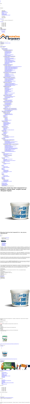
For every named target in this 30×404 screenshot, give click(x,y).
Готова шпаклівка (4, 185)
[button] (1, 21)
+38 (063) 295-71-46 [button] (3, 397)
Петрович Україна (4, 183)
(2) (0, 235)
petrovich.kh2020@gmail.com (9, 397)
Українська (4, 29)
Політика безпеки (4, 14)
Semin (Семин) (7, 237)
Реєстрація (3, 31)
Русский (2, 29)
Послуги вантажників (5, 12)
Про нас (3, 165)
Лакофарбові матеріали (5, 184)
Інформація (3, 169)
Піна (2, 383)
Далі (1, 324)
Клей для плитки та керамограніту (6, 380)
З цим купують (4, 245)
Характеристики (4, 243)
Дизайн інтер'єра (4, 11)
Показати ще (2, 361)
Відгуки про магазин (4, 172)
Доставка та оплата (4, 13)
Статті (3, 168)
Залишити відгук (3, 277)
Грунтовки (3, 381)
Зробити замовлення (3, 46)
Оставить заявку (3, 241)
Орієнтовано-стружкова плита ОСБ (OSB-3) (8, 382)
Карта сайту (3, 376)
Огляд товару (3, 242)
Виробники (3, 377)
